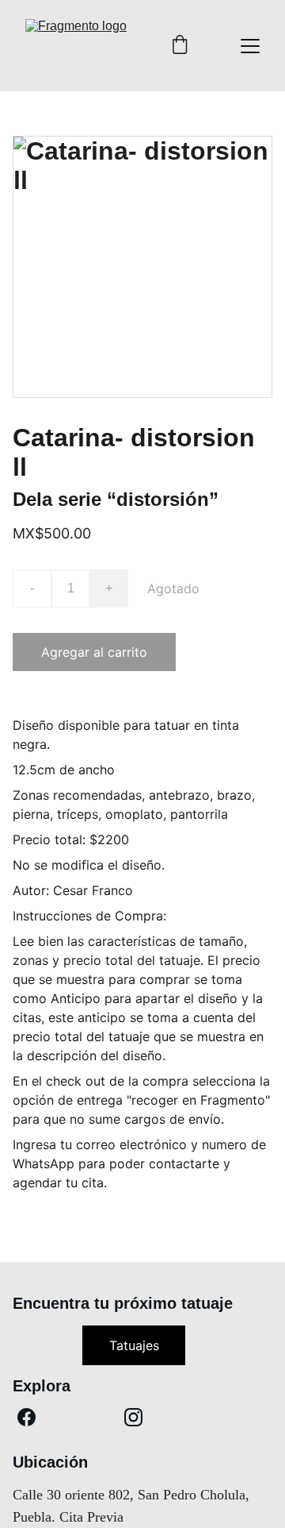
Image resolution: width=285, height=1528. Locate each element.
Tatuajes (134, 1345)
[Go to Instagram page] (133, 1417)
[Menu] (250, 46)
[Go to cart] (179, 46)
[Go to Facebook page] (26, 1417)
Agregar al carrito (94, 652)
